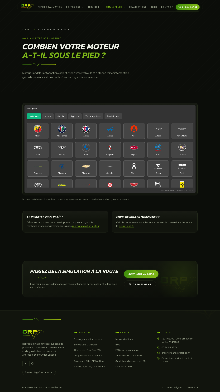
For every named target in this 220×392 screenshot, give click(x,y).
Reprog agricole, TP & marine (89, 366)
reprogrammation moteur (85, 225)
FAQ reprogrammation (127, 350)
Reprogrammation (50, 7)
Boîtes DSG (73, 7)
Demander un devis (141, 274)
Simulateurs (114, 7)
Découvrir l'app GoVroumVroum (39, 372)
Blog (154, 7)
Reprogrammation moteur (88, 339)
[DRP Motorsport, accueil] (28, 7)
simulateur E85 (126, 225)
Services (93, 7)
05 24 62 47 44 (189, 7)
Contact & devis (124, 366)
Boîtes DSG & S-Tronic (85, 344)
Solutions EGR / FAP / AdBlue (89, 361)
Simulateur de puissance (128, 355)
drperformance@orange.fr (176, 352)
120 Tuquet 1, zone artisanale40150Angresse (177, 340)
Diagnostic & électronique (88, 355)
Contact (167, 7)
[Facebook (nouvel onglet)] (25, 363)
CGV (161, 387)
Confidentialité (191, 387)
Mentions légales (174, 387)
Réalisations (138, 7)
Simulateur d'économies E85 (130, 361)
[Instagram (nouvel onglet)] (32, 363)
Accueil (27, 30)
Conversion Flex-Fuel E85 (87, 350)
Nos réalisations (124, 339)
